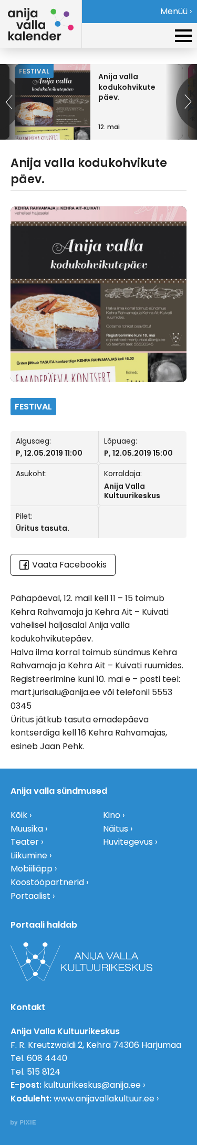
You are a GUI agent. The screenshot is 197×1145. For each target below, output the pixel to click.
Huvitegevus (128, 842)
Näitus (115, 829)
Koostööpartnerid (47, 882)
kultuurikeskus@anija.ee (92, 1085)
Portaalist (30, 896)
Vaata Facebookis (69, 565)
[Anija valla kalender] (41, 24)
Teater (25, 842)
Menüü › (176, 11)
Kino (111, 815)
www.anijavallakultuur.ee (104, 1099)
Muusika (27, 829)
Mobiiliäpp (32, 869)
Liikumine (29, 855)
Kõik (19, 815)
